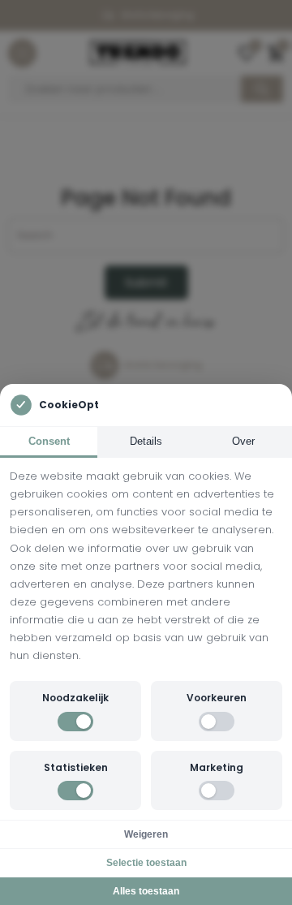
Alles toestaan (146, 891)
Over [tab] (243, 441)
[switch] (75, 721)
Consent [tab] (49, 441)
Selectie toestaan (146, 862)
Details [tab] (146, 441)
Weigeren (146, 834)
